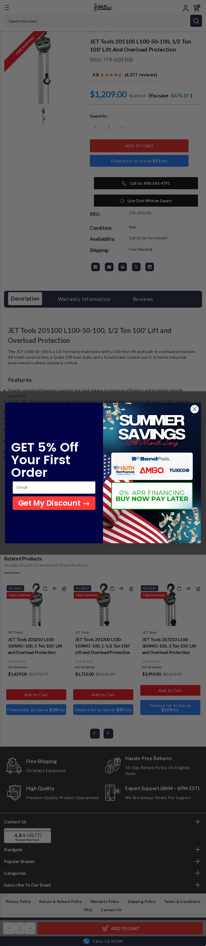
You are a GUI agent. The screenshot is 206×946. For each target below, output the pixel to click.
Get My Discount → (54, 503)
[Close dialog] (194, 409)
